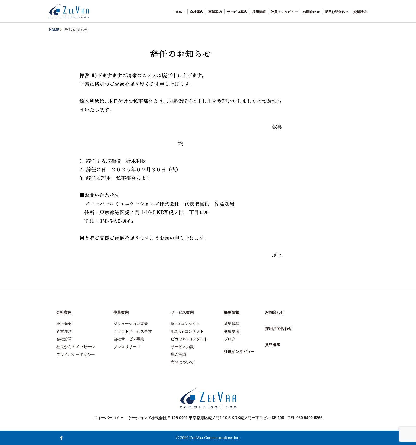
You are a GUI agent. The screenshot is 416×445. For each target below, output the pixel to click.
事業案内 (215, 12)
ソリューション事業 (130, 324)
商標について (182, 362)
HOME (180, 12)
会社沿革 (64, 339)
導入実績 (178, 354)
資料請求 (360, 12)
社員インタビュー (284, 12)
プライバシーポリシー (75, 354)
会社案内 (196, 12)
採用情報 (259, 12)
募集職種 (231, 324)
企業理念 (64, 331)
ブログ (229, 339)
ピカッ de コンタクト (189, 339)
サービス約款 (182, 347)
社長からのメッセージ (75, 347)
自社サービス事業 (128, 339)
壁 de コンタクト (185, 324)
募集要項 (231, 331)
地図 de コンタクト (187, 331)
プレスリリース (126, 347)
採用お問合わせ (336, 12)
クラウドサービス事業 (132, 331)
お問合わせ (311, 12)
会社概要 (64, 324)
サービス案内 (237, 12)
